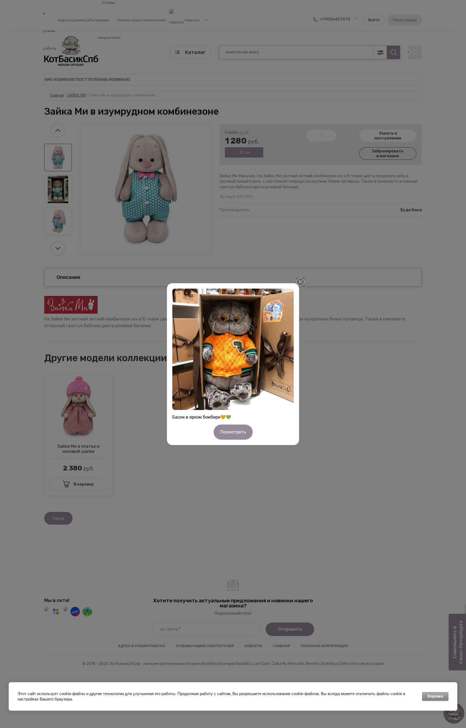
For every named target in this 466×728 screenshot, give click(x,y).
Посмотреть (233, 432)
